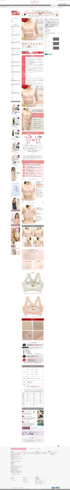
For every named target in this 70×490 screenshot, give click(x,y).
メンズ (12, 64)
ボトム (12, 33)
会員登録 (61, 0)
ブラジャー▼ (12, 48)
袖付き (12, 28)
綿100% (12, 21)
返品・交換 (36, 451)
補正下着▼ (12, 42)
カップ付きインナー (14, 31)
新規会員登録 (12, 478)
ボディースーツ (13, 47)
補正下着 (13, 68)
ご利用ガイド (64, 0)
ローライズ (13, 58)
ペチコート (12, 22)
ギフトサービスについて (26, 482)
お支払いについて (25, 480)
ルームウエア (13, 86)
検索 (59, 5)
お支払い (24, 451)
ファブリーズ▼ (13, 80)
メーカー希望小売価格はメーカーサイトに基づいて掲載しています (30, 49)
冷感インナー (13, 32)
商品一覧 (12, 5)
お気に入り (17, 5)
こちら (32, 453)
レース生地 (13, 91)
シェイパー (13, 43)
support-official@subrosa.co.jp (42, 482)
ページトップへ (58, 446)
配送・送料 (12, 451)
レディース (13, 63)
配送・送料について (25, 479)
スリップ (13, 37)
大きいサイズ (13, 85)
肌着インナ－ (13, 70)
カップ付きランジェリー (14, 38)
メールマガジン (68, 0)
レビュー (27, 5)
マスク (12, 89)
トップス (13, 95)
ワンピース (13, 96)
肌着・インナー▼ (13, 26)
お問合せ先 (49, 451)
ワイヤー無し (13, 49)
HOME (1, 6)
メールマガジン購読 (13, 480)
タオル (12, 90)
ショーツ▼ (12, 54)
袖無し (12, 27)
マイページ (22, 5)
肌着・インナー (6, 6)
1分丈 (12, 59)
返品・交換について (25, 481)
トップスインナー (14, 74)
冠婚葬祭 (13, 79)
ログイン (58, 0)
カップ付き (13, 69)
